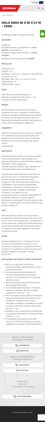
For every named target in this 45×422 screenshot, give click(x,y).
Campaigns (10, 15)
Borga (5, 15)
